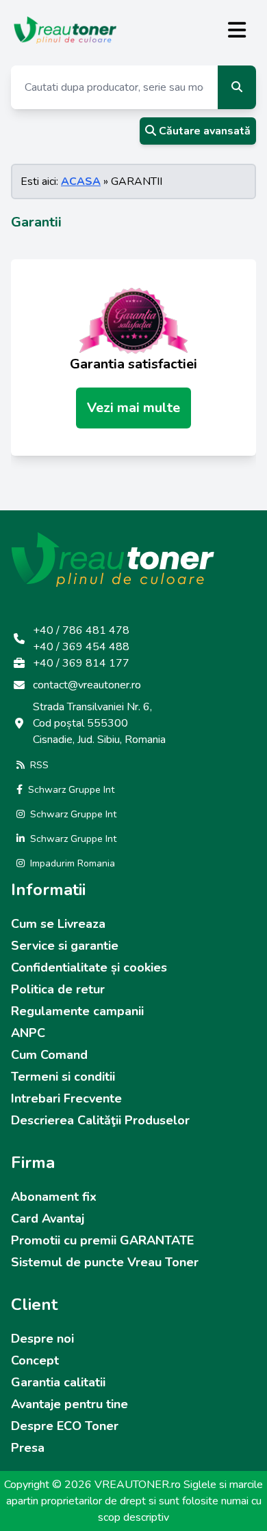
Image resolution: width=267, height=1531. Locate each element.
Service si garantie (64, 945)
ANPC (28, 1033)
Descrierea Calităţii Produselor (100, 1120)
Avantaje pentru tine (69, 1404)
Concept (35, 1360)
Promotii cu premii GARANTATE (102, 1240)
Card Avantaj (47, 1218)
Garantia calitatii (58, 1382)
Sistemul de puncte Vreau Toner (105, 1262)
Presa (27, 1448)
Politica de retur (58, 989)
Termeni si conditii (63, 1076)
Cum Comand (49, 1055)
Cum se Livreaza (58, 924)
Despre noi (42, 1338)
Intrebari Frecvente (66, 1098)
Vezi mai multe (133, 407)
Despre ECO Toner (64, 1426)
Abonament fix (54, 1197)
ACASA (81, 181)
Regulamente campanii (77, 1011)
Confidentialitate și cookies (89, 967)
